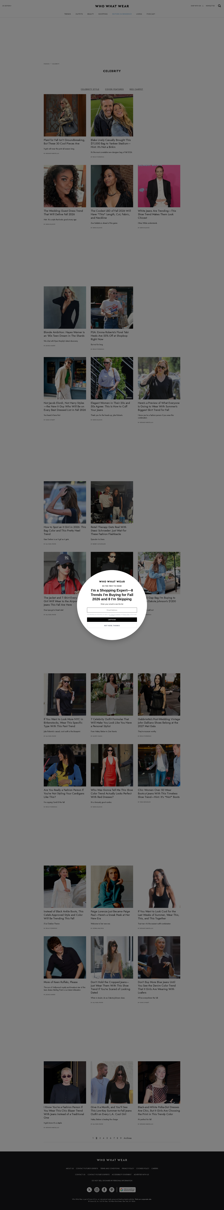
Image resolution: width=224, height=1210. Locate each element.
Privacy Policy (126, 614)
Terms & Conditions (116, 614)
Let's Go (112, 620)
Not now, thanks (112, 626)
